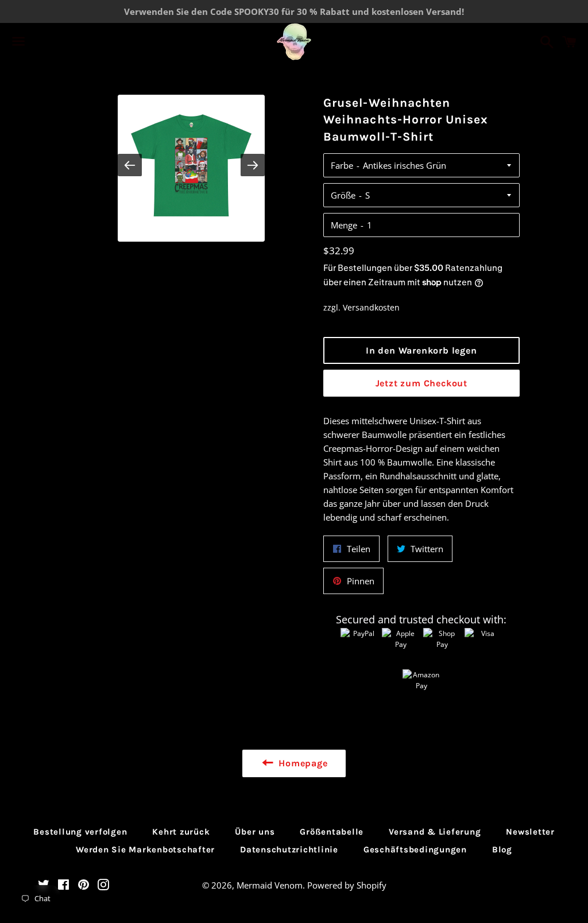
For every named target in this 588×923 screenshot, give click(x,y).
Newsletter (530, 832)
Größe (343, 195)
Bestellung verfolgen (80, 832)
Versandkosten (371, 307)
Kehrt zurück (181, 832)
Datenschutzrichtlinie (289, 849)
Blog (502, 849)
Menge (344, 225)
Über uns (254, 832)
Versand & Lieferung (435, 832)
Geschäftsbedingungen (415, 849)
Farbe (342, 165)
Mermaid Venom (270, 885)
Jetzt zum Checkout (421, 383)
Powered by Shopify (346, 885)
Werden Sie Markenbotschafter (145, 849)
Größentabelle (331, 832)
